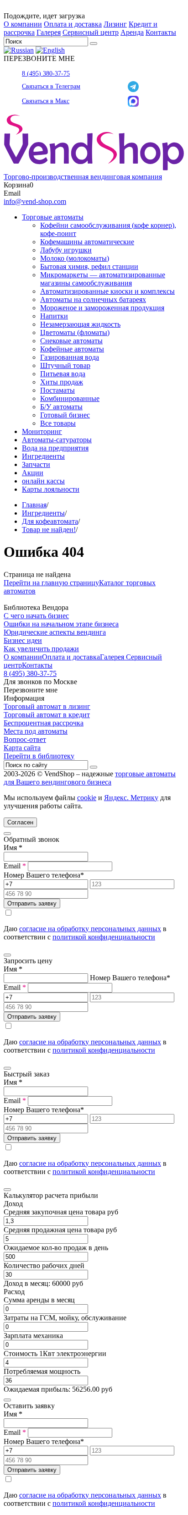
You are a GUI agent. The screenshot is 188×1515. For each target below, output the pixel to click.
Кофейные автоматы (72, 349)
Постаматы (57, 390)
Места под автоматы (36, 731)
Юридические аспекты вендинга (55, 632)
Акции (32, 473)
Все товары (58, 423)
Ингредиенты (43, 456)
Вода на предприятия (55, 448)
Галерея (49, 32)
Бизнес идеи (23, 640)
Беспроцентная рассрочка (44, 723)
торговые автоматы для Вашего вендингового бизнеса (90, 778)
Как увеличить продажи (41, 649)
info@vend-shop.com (35, 201)
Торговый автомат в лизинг (47, 706)
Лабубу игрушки (66, 250)
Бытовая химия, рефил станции (89, 266)
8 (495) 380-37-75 (46, 73)
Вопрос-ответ (25, 739)
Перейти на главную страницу (51, 583)
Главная (34, 505)
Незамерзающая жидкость (80, 324)
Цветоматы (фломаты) (75, 332)
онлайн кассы (43, 481)
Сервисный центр (91, 32)
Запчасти (36, 464)
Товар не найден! (49, 529)
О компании (23, 24)
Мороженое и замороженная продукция (102, 308)
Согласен (20, 822)
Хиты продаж (61, 382)
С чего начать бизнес (36, 616)
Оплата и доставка (73, 24)
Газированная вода (69, 357)
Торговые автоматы (53, 217)
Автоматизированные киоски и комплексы (107, 291)
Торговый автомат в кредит (47, 715)
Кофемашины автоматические (87, 242)
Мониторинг (42, 431)
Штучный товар (65, 365)
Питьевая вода (62, 374)
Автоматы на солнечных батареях (93, 299)
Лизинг (115, 24)
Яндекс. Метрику (131, 797)
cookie (86, 797)
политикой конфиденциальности (103, 937)
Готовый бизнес (65, 415)
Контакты (161, 32)
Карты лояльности (50, 489)
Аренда (132, 32)
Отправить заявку (32, 903)
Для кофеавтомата (50, 521)
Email (15, 866)
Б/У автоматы (61, 407)
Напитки (54, 316)
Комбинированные (69, 398)
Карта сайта (22, 748)
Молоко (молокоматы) (74, 258)
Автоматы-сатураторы (57, 440)
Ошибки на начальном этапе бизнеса (61, 624)
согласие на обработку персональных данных (90, 929)
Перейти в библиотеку (39, 756)
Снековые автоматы (71, 341)
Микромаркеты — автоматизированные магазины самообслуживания (102, 279)
